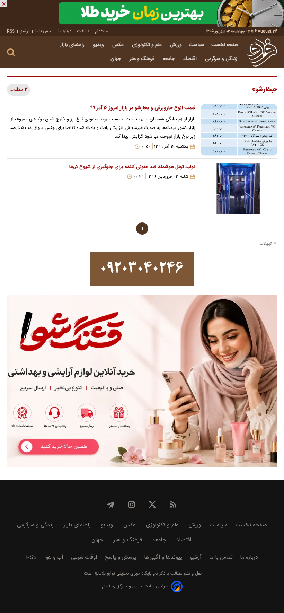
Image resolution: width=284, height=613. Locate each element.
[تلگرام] (111, 504)
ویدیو (99, 45)
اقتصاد (190, 59)
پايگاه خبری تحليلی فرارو (129, 573)
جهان (116, 59)
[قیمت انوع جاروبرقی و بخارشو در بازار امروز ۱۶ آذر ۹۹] (239, 129)
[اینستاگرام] (131, 504)
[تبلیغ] (142, 13)
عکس (118, 45)
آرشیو (24, 31)
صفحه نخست (225, 45)
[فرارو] (262, 52)
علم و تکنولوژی (147, 45)
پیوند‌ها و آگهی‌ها (163, 557)
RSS (11, 31)
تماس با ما (43, 31)
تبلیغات (83, 31)
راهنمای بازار (73, 45)
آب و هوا (53, 557)
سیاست (196, 45)
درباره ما (64, 31)
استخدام (102, 31)
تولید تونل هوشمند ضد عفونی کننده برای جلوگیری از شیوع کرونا (132, 167)
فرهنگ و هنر (143, 59)
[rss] (173, 504)
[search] (11, 52)
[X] (152, 504)
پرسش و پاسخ (120, 557)
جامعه (169, 59)
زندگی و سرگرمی (222, 59)
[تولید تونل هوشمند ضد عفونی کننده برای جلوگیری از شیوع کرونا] (239, 188)
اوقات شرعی (84, 557)
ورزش (176, 45)
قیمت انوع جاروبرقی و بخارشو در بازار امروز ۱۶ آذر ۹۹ (143, 108)
